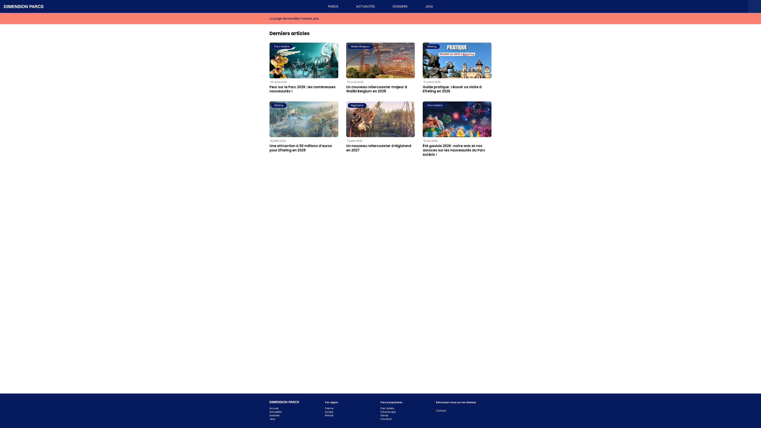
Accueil (274, 408)
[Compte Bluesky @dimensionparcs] (690, 6)
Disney (384, 415)
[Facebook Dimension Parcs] (728, 6)
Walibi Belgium (360, 46)
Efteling (432, 46)
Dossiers (275, 415)
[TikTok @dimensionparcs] (715, 6)
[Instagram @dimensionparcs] (703, 6)
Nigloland (357, 105)
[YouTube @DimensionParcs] (741, 6)
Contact (441, 410)
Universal (386, 419)
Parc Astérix (281, 46)
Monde (329, 415)
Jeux (272, 419)
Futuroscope (388, 412)
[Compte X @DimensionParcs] (677, 6)
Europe (329, 412)
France (329, 408)
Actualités (276, 412)
